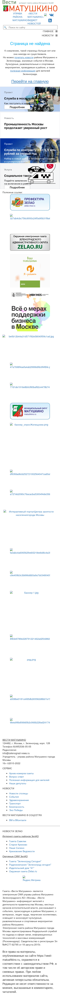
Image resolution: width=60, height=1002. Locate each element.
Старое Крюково (18, 844)
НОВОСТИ (49, 35)
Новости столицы (18, 793)
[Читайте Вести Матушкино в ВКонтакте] (51, 14)
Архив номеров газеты (21, 773)
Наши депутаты (17, 783)
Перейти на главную (30, 81)
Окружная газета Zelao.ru (23, 871)
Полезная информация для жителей (29, 780)
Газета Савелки (17, 841)
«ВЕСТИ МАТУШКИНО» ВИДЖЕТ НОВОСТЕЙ (36, 18)
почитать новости (24, 57)
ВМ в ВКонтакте (17, 820)
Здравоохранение (19, 800)
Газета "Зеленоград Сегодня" (25, 861)
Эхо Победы (16, 810)
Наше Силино (16, 847)
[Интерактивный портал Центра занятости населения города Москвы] (30, 527)
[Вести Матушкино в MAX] (46, 14)
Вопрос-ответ (16, 776)
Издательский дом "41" (21, 868)
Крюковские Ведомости (22, 851)
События (14, 796)
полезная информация (23, 70)
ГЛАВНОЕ (49, 31)
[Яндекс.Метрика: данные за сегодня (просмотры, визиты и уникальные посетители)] (31, 879)
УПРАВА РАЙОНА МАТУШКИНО (20, 17)
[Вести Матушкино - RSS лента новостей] (50, 20)
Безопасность (16, 806)
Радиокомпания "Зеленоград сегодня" (30, 864)
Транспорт (15, 803)
